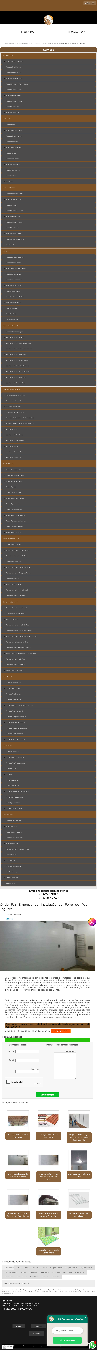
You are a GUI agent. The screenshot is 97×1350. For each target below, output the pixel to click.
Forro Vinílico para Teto (14, 838)
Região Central (56, 1268)
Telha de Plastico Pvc (13, 688)
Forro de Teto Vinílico (13, 821)
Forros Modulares (9, 188)
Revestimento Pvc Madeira (15, 665)
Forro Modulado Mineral (14, 211)
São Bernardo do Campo (15, 1272)
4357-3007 (29, 31)
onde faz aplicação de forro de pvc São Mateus (18, 1214)
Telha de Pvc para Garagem (16, 717)
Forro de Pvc (10, 125)
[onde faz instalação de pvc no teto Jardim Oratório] (48, 1159)
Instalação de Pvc (12, 429)
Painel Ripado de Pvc (13, 504)
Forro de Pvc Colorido (13, 130)
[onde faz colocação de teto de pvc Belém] (18, 1159)
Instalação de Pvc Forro (14, 435)
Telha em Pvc (11, 769)
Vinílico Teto (10, 883)
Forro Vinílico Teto (12, 843)
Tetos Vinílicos (8, 815)
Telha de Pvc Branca (13, 694)
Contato (36, 1334)
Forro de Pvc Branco (13, 263)
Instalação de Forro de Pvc (15, 337)
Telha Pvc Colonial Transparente (17, 791)
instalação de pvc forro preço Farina (79, 1214)
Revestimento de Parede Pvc (16, 556)
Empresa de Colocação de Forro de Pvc (20, 418)
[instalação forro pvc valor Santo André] (48, 1235)
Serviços (48, 49)
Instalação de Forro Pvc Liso (16, 377)
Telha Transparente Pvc (14, 808)
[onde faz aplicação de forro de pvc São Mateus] (18, 1198)
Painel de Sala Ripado (13, 481)
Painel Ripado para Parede (15, 515)
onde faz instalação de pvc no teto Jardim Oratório (48, 1177)
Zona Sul (45, 1277)
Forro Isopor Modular (13, 73)
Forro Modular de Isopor (14, 222)
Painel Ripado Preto (13, 532)
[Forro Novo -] (48, 19)
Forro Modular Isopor (13, 95)
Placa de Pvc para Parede (15, 613)
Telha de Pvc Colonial (13, 700)
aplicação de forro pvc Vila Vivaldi (48, 1135)
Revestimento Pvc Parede (15, 596)
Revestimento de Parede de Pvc (17, 625)
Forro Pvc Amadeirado (14, 280)
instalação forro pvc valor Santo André (48, 1251)
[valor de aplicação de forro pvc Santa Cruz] (48, 1198)
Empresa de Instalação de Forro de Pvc (20, 423)
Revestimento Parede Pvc (15, 659)
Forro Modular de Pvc (13, 90)
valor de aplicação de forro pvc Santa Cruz (48, 1214)
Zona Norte (79, 1272)
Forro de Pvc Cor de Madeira (16, 268)
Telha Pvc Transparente (14, 797)
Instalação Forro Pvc (13, 457)
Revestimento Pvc (12, 579)
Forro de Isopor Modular (14, 61)
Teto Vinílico (10, 860)
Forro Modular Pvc (12, 107)
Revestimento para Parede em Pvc (18, 648)
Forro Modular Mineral (14, 101)
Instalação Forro (12, 446)
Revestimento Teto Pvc (14, 670)
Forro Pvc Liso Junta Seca (15, 297)
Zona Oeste (22, 1277)
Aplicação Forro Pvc (13, 406)
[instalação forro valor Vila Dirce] (79, 1159)
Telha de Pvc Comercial (14, 711)
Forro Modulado (11, 205)
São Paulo (32, 1272)
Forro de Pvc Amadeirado (15, 257)
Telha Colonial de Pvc (13, 683)
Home (18, 1326)
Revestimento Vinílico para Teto (17, 849)
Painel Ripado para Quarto (16, 521)
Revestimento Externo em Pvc (17, 642)
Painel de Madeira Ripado (15, 470)
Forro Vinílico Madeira (14, 832)
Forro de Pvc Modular (13, 67)
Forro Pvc (6, 119)
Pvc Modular (10, 245)
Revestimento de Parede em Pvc (17, 550)
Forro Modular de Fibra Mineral (17, 84)
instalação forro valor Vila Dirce (79, 1175)
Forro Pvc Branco (12, 159)
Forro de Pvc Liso (12, 142)
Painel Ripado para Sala (14, 527)
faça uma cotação (61, 1031)
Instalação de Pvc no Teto (15, 440)
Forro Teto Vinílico (12, 826)
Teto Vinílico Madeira (13, 866)
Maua (45, 1268)
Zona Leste (44, 1272)
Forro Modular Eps (12, 228)
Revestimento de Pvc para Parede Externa (21, 636)
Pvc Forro (9, 181)
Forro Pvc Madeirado (13, 302)
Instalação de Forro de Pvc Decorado (19, 349)
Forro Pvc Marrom (12, 308)
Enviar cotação (47, 1095)
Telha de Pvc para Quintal (15, 722)
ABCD (18, 1268)
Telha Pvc (9, 774)
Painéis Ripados (8, 464)
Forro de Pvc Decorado (14, 136)
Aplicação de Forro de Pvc (15, 395)
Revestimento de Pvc (13, 561)
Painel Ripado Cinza (13, 492)
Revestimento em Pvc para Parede (18, 573)
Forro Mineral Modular (14, 78)
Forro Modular (8, 55)
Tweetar (9, 919)
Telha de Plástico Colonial (15, 757)
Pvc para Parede (12, 619)
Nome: (11, 1051)
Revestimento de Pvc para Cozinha (19, 631)
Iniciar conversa (67, 1340)
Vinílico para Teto (12, 877)
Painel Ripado (11, 487)
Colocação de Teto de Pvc (15, 412)
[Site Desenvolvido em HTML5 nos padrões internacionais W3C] (7, 1348)
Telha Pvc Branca (12, 780)
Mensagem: (70, 1051)
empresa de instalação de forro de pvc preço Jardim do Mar (79, 1137)
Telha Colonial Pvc (12, 752)
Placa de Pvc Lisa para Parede (17, 608)
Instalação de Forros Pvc (11, 389)
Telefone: (35, 1069)
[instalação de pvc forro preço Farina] (79, 1198)
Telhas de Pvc (7, 746)
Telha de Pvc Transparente (15, 763)
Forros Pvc (6, 251)
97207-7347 (78, 31)
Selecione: (9, 1268)
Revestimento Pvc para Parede (17, 590)
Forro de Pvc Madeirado (14, 147)
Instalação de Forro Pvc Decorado (18, 371)
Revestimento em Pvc (11, 539)
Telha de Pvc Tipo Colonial (15, 739)
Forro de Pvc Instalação (14, 332)
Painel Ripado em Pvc (14, 509)
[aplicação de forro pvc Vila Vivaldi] (48, 1119)
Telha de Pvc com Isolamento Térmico (19, 705)
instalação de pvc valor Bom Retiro (18, 1135)
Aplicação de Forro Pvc (14, 401)
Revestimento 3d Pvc (13, 544)
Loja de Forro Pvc (12, 319)
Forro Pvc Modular (12, 112)
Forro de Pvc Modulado (14, 194)
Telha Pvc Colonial (12, 786)
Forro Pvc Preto (11, 314)
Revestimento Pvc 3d (13, 584)
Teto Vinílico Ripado (13, 872)
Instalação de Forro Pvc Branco (17, 360)
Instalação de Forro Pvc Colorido (17, 366)
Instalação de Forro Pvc (11, 326)
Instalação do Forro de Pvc (15, 383)
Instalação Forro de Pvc (14, 452)
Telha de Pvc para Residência (16, 728)
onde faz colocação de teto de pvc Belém (18, 1175)
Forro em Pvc (11, 153)
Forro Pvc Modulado (13, 233)
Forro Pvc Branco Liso (14, 285)
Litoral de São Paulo (32, 1268)
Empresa (38, 1326)
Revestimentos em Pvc (11, 602)
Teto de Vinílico (11, 855)
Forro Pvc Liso (11, 176)
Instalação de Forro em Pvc (16, 354)
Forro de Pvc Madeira (13, 274)
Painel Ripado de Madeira (15, 498)
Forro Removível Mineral (15, 239)
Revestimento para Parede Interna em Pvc (21, 653)
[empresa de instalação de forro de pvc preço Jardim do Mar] (79, 1119)
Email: (12, 1060)
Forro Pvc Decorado (13, 170)
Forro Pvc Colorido (12, 164)
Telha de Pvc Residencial (14, 734)
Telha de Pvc (7, 677)
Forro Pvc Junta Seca (13, 291)
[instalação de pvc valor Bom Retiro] (18, 1119)
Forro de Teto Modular (14, 199)
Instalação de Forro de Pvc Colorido (18, 343)
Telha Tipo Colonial (13, 803)
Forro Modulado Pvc (13, 216)
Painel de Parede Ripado (14, 475)
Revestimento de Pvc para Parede (18, 567)
